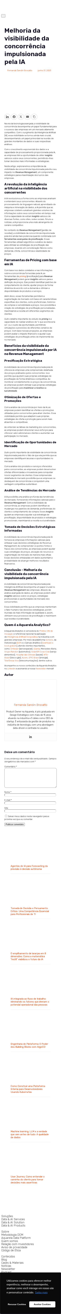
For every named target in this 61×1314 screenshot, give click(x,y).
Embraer (15, 649)
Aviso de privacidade (14, 1247)
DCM (19, 643)
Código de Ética (11, 1250)
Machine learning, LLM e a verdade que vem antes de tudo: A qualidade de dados (30, 1134)
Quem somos (9, 1241)
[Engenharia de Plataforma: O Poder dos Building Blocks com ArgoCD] (30, 1036)
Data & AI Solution (12, 1222)
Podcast (6, 1272)
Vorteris (49, 640)
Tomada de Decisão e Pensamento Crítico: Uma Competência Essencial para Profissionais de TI (30, 911)
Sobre (5, 1231)
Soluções (7, 1216)
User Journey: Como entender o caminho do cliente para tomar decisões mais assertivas (28, 1179)
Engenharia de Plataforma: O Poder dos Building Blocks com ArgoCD (29, 1045)
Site (6, 808)
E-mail (8, 800)
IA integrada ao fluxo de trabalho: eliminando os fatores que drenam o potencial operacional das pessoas (30, 1001)
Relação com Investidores (17, 1244)
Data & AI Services (13, 1219)
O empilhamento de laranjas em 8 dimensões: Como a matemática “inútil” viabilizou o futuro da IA (28, 956)
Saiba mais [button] (41, 1292)
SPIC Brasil (34, 657)
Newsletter (41, 668)
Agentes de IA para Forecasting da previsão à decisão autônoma (29, 867)
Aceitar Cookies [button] (42, 1304)
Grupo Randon (11, 652)
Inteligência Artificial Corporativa (22, 637)
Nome (7, 792)
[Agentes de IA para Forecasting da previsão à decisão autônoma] (30, 859)
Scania (36, 649)
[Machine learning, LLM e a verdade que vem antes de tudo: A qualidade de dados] (30, 1124)
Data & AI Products (13, 1225)
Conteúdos (8, 1256)
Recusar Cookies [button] (17, 1304)
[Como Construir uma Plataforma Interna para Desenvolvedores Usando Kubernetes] (30, 1079)
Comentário (10, 766)
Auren (25, 657)
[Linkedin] (30, 737)
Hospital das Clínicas (25, 654)
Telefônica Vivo (11, 660)
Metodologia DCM (12, 1234)
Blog (4, 1259)
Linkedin (11, 668)
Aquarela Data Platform (16, 1237)
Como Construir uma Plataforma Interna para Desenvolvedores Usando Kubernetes (28, 1089)
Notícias (6, 1265)
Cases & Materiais (12, 1262)
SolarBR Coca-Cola (40, 652)
